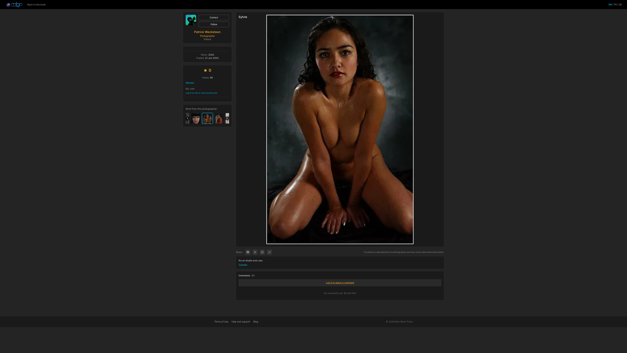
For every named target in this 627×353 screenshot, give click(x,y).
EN (610, 4)
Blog (255, 321)
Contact (214, 17)
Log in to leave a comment (340, 282)
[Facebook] (247, 252)
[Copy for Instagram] (262, 252)
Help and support (241, 321)
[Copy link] (269, 252)
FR (615, 4)
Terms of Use (221, 321)
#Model (190, 82)
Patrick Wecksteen (207, 32)
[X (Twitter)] (255, 252)
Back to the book (36, 4)
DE (620, 4)
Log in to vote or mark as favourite (201, 93)
